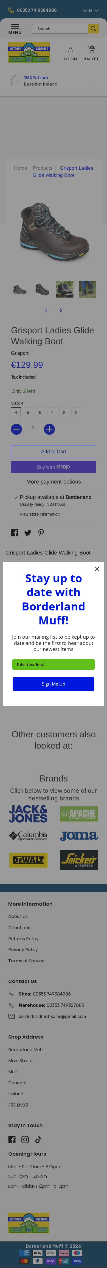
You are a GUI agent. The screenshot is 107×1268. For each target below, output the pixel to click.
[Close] (97, 568)
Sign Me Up (53, 684)
